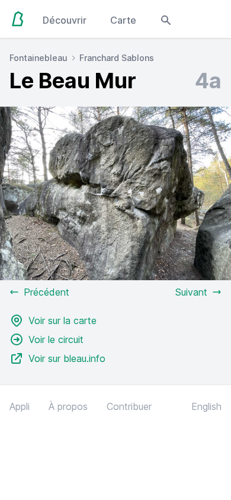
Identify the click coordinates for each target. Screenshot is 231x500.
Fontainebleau (38, 58)
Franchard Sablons (116, 58)
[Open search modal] (166, 19)
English (206, 406)
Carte (123, 20)
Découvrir (64, 20)
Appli (19, 406)
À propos (68, 406)
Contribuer (129, 406)
